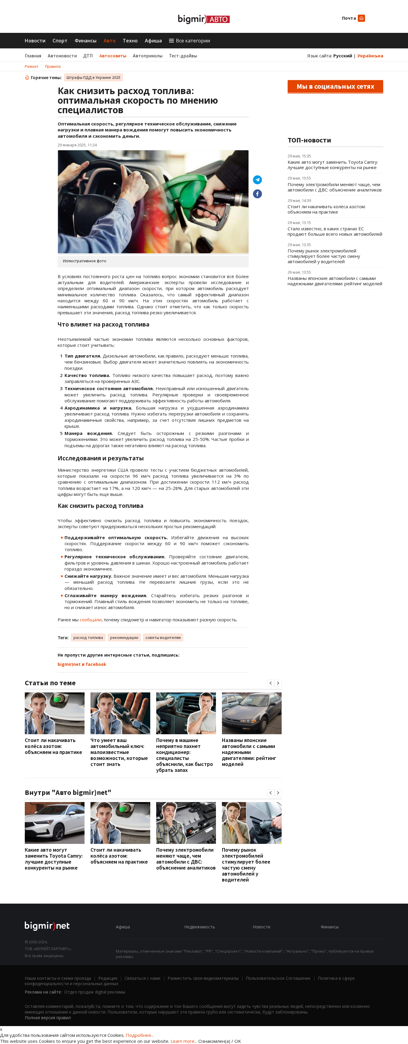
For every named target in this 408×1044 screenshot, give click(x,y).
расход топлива (88, 637)
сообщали (91, 620)
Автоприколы (147, 56)
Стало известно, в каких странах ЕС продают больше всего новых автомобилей (335, 231)
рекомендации (124, 637)
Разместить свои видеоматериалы (203, 978)
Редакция (107, 978)
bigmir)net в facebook (82, 664)
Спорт (60, 40)
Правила (53, 66)
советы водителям (163, 637)
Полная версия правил (48, 1017)
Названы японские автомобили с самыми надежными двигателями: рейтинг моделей (249, 752)
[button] (270, 683)
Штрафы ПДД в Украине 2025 (93, 77)
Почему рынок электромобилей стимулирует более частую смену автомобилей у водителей (246, 864)
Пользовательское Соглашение (278, 978)
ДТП (88, 56)
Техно (130, 40)
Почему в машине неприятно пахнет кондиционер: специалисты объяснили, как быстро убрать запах (184, 755)
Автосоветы (112, 56)
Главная (33, 56)
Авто (110, 40)
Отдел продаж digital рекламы (94, 992)
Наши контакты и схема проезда (58, 978)
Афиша (153, 40)
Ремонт (32, 66)
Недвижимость (199, 927)
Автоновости (62, 56)
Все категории (193, 40)
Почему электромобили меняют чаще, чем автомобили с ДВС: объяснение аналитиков (186, 858)
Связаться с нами (142, 978)
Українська (370, 56)
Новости (35, 40)
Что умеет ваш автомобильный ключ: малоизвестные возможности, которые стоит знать (119, 752)
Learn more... (184, 1041)
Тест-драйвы (183, 56)
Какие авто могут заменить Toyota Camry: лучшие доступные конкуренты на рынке (54, 858)
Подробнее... (140, 1035)
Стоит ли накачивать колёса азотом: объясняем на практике (53, 746)
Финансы (85, 40)
